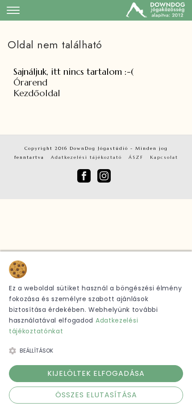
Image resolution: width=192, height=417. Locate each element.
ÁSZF (136, 157)
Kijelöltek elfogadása (96, 373)
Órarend (30, 82)
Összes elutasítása (96, 395)
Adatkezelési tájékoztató (86, 157)
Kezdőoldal (36, 93)
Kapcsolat (164, 157)
